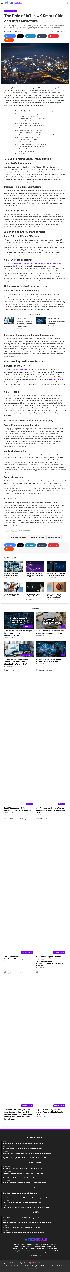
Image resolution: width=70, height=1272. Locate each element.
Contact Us (20, 1266)
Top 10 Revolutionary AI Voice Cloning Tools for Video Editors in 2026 (49, 1112)
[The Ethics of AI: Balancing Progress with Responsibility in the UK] (35, 566)
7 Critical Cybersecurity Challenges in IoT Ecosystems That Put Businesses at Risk (18, 633)
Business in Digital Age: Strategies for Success (11, 574)
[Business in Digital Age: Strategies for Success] (13, 566)
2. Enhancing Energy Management (28, 123)
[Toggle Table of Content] (52, 111)
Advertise (42, 1268)
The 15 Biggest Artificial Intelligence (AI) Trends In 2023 (34, 595)
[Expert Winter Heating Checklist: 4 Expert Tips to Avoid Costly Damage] (56, 587)
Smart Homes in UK (37, 537)
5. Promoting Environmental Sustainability (31, 144)
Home (7, 1266)
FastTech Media (37, 1263)
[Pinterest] (34, 1255)
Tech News (12, 11)
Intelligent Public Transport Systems (32, 118)
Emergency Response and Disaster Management (37, 135)
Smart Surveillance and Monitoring (32, 132)
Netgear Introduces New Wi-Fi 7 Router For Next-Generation (56, 574)
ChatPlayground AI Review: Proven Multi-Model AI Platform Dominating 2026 (50, 810)
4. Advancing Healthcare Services (28, 137)
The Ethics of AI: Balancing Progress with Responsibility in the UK (35, 575)
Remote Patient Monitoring (29, 139)
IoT (6, 11)
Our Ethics (28, 1266)
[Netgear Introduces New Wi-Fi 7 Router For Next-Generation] (56, 566)
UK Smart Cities (54, 537)
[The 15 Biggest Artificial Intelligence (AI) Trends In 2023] (35, 587)
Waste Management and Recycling (32, 146)
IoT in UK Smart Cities (18, 537)
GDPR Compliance (46, 1266)
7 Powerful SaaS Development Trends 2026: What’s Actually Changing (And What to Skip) (16, 661)
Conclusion (20, 153)
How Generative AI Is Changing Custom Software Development (56, 321)
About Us (13, 1266)
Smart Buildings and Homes (29, 128)
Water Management (27, 151)
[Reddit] (38, 1255)
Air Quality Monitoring (27, 149)
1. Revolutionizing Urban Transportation (30, 114)
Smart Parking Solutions (28, 121)
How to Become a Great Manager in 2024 (11, 595)
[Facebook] (29, 1255)
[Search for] (68, 3)
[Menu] (2, 3)
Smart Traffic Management (29, 116)
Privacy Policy (36, 1266)
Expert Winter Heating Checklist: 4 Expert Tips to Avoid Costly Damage (55, 595)
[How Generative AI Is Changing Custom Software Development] (41, 320)
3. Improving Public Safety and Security (30, 130)
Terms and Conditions (32, 1268)
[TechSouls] (13, 2)
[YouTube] (36, 1255)
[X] (32, 1255)
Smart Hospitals (25, 142)
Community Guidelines (58, 1266)
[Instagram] (40, 1255)
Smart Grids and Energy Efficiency (32, 125)
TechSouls (8, 31)
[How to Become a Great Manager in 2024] (13, 587)
